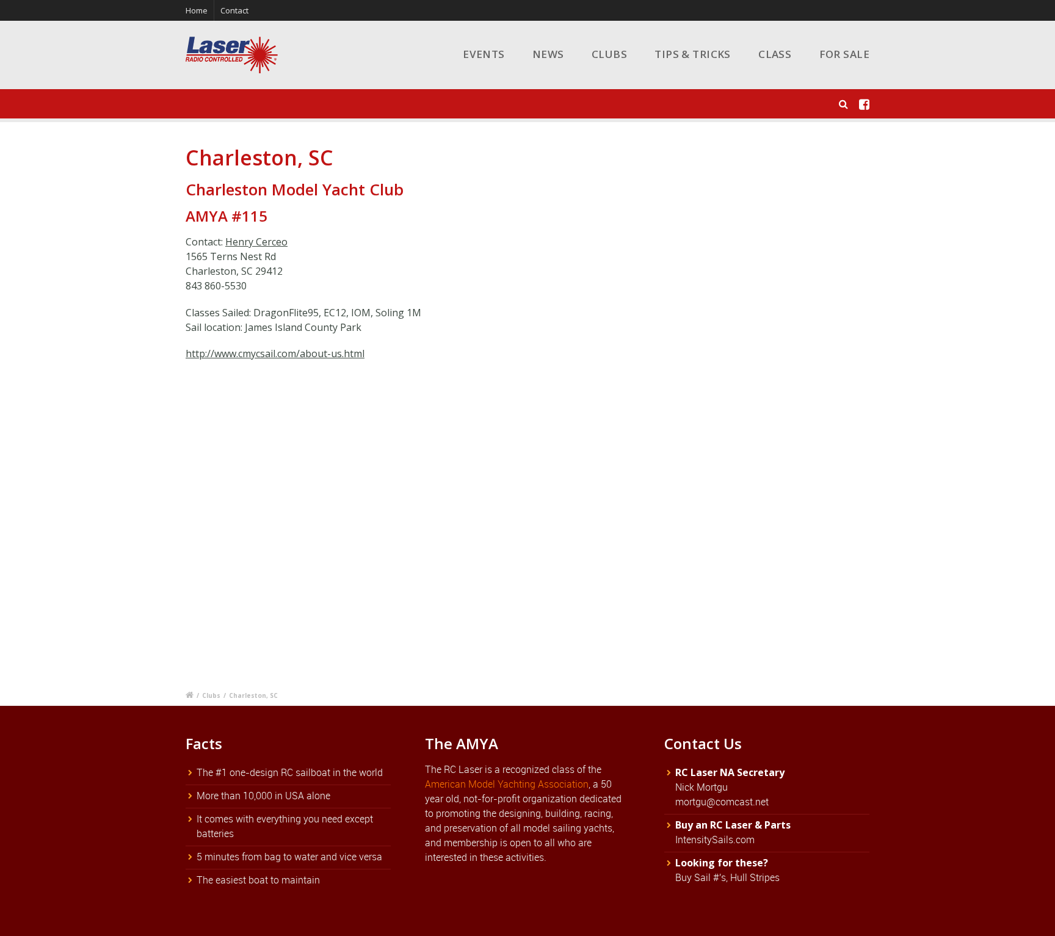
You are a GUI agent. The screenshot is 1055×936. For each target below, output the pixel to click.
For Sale (844, 54)
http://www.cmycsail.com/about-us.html (275, 353)
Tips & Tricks (692, 54)
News (548, 54)
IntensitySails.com (715, 839)
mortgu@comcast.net (722, 801)
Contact (234, 10)
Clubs (609, 54)
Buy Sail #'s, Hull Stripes (727, 877)
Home (197, 10)
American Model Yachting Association (507, 784)
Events (484, 54)
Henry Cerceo (256, 242)
